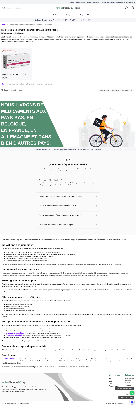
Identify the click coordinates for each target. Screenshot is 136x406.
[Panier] (127, 7)
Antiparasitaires (129, 398)
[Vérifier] (133, 7)
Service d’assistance (108, 2)
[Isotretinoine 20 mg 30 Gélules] (16, 71)
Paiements (119, 2)
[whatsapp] (132, 402)
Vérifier (133, 8)
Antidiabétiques (129, 383)
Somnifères (128, 394)
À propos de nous (129, 2)
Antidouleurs (128, 385)
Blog (81, 15)
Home (47, 15)
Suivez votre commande (77, 2)
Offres (89, 15)
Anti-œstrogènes (129, 378)
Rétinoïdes (128, 392)
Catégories (70, 15)
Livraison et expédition (93, 2)
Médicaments (57, 15)
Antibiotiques (128, 380)
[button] (68, 160)
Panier (127, 8)
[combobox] (13, 8)
